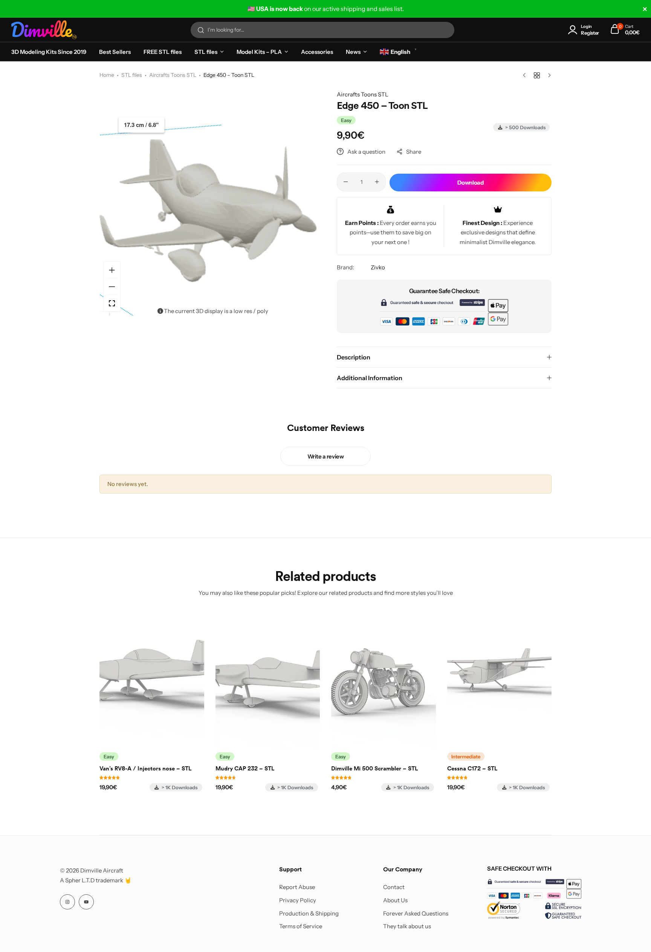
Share (413, 151)
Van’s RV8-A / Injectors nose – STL (145, 768)
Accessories (317, 51)
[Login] (574, 30)
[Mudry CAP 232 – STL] (267, 680)
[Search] (201, 30)
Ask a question (366, 151)
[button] (312, 202)
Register (590, 33)
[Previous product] (526, 75)
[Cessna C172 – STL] (499, 680)
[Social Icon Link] (67, 901)
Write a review (325, 456)
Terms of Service (300, 926)
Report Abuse (297, 887)
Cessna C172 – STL (472, 768)
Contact (394, 887)
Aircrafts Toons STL (172, 75)
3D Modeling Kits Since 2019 (48, 51)
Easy (346, 120)
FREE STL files (163, 51)
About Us (395, 900)
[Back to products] (537, 75)
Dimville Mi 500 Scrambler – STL (374, 768)
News (353, 51)
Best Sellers (115, 51)
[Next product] (548, 75)
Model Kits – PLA (259, 51)
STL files (205, 51)
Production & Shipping (309, 913)
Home (106, 75)
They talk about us (407, 926)
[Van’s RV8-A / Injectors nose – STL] (151, 680)
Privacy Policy (297, 900)
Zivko (378, 267)
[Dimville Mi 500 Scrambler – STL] (383, 680)
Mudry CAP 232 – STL (244, 768)
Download (470, 182)
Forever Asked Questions (415, 913)
